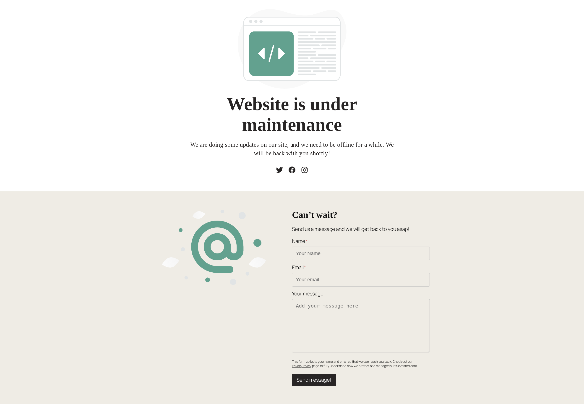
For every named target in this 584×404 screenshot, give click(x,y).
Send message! (314, 379)
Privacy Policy (301, 366)
